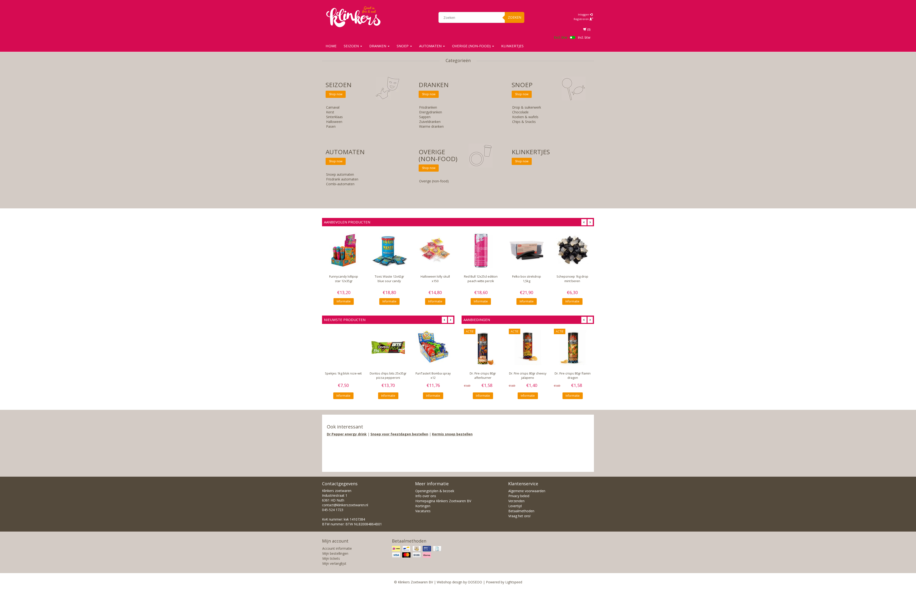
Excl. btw (560, 37)
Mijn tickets (331, 558)
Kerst (330, 112)
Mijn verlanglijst (334, 563)
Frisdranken (428, 107)
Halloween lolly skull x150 (435, 278)
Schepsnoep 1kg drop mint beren (572, 278)
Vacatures (423, 511)
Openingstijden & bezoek (434, 491)
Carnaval (332, 107)
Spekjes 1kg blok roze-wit (343, 373)
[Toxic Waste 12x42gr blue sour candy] (389, 250)
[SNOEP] (574, 88)
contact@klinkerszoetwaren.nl (345, 505)
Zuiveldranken (430, 121)
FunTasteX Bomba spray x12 (433, 375)
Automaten (430, 45)
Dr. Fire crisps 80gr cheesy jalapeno (527, 375)
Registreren (581, 19)
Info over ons (425, 496)
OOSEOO (475, 582)
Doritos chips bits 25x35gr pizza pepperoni (388, 375)
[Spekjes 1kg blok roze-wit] (343, 347)
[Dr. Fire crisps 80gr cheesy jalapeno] (527, 347)
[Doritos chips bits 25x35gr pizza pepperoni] (388, 347)
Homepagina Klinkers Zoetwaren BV (443, 501)
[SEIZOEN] (388, 88)
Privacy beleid (518, 496)
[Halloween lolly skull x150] (435, 250)
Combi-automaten (340, 184)
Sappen (425, 117)
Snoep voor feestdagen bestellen (399, 434)
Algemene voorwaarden (526, 491)
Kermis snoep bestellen (452, 434)
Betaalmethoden (521, 511)
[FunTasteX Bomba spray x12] (433, 347)
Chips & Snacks (524, 121)
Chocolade (520, 112)
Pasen (331, 126)
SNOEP (403, 45)
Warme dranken (431, 126)
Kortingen (422, 506)
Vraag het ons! (519, 516)
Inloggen (584, 14)
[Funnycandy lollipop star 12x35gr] (343, 250)
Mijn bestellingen (335, 553)
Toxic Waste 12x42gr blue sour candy (389, 278)
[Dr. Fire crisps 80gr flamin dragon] (573, 347)
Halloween (334, 121)
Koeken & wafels (525, 117)
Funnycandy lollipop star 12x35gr (343, 278)
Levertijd (515, 506)
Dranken (378, 45)
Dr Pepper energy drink (347, 434)
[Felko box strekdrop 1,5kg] (526, 250)
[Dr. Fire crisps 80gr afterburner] (483, 347)
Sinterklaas (334, 117)
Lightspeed (513, 582)
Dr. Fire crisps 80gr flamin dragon (573, 375)
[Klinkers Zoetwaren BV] (353, 16)
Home (331, 45)
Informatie (344, 301)
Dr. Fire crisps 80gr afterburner (483, 375)
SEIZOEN (352, 45)
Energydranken (430, 112)
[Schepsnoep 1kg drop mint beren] (572, 250)
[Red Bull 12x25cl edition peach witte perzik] (481, 250)
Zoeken (514, 17)
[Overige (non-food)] (481, 155)
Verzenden (516, 501)
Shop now (335, 94)
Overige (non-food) (472, 45)
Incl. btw (584, 37)
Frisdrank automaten (342, 179)
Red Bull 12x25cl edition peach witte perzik (481, 278)
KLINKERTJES (512, 45)
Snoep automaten (340, 174)
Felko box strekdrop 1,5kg (526, 278)
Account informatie (337, 548)
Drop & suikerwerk (526, 107)
